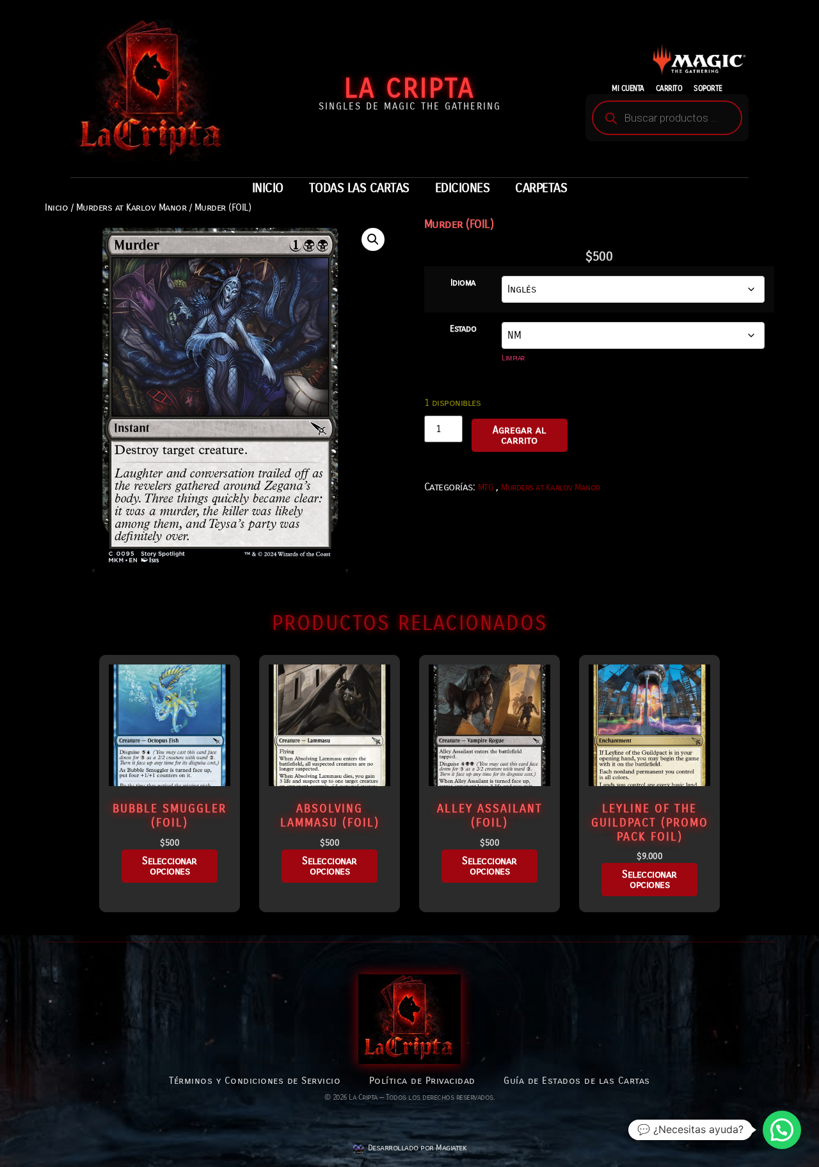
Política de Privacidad (422, 1080)
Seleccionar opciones (169, 866)
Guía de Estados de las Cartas (577, 1080)
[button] (373, 239)
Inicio (56, 207)
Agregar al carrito (519, 435)
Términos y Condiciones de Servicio (254, 1080)
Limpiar (513, 357)
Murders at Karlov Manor (131, 207)
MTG (485, 487)
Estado (463, 329)
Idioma (463, 282)
